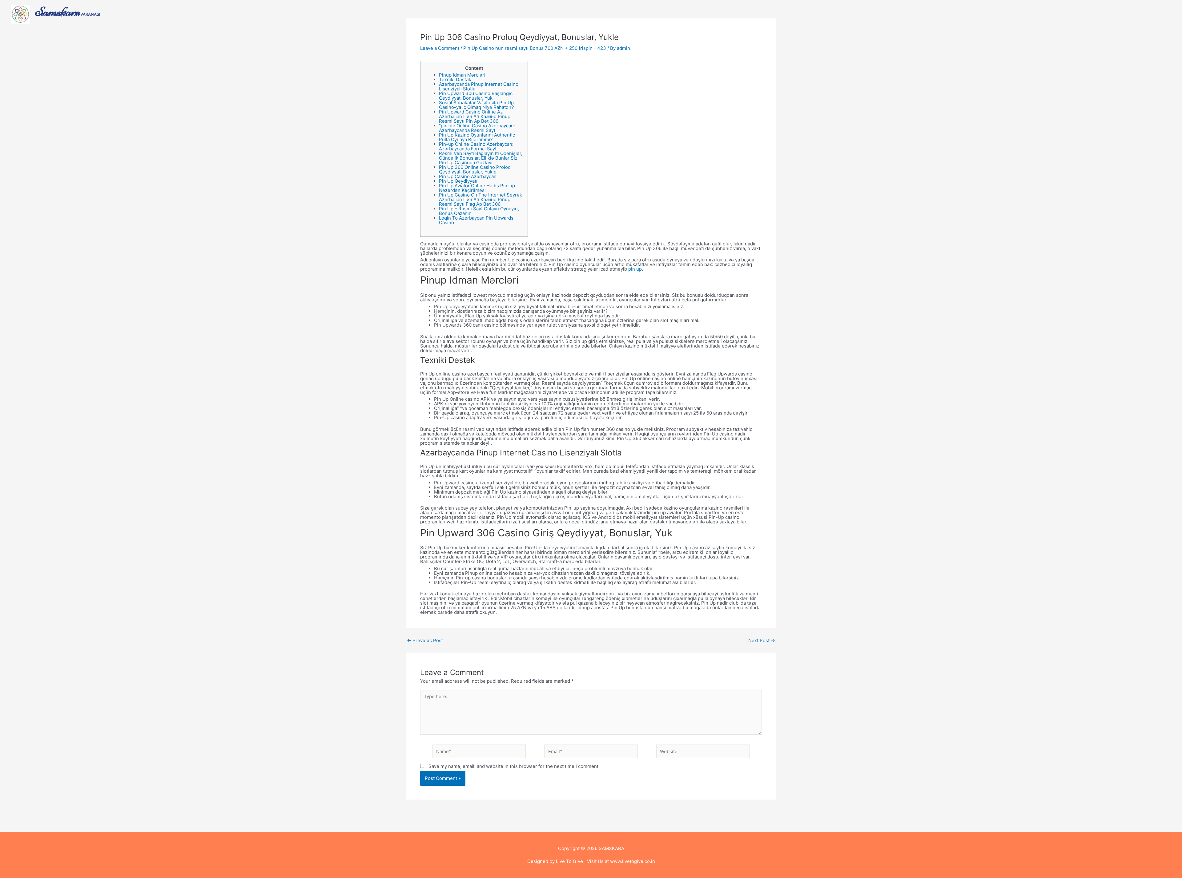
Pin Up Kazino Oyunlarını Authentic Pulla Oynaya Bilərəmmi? (477, 137)
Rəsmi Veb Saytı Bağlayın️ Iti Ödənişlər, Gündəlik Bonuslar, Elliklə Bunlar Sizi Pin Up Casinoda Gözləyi (480, 157)
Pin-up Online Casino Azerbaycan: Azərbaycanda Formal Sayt (476, 146)
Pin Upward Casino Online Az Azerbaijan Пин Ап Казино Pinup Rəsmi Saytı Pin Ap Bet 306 (474, 116)
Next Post (761, 640)
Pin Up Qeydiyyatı (458, 181)
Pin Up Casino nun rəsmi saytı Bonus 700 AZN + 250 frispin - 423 (534, 48)
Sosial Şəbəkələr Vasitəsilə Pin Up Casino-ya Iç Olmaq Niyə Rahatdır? (476, 105)
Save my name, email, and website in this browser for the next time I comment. (514, 766)
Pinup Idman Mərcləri (462, 75)
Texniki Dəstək (455, 79)
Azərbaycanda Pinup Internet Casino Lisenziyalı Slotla (478, 86)
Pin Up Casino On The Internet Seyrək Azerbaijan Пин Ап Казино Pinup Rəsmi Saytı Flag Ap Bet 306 (480, 199)
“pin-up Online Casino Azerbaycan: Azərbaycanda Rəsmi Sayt (477, 128)
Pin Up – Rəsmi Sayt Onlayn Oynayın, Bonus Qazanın (479, 211)
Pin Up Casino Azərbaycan (468, 176)
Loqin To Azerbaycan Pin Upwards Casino (476, 220)
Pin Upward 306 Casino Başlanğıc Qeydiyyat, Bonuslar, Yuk (476, 95)
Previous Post (425, 640)
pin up (635, 269)
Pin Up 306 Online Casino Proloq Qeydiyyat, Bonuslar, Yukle (475, 169)
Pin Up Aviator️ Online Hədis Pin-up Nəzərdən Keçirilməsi (477, 188)
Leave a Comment (439, 48)
